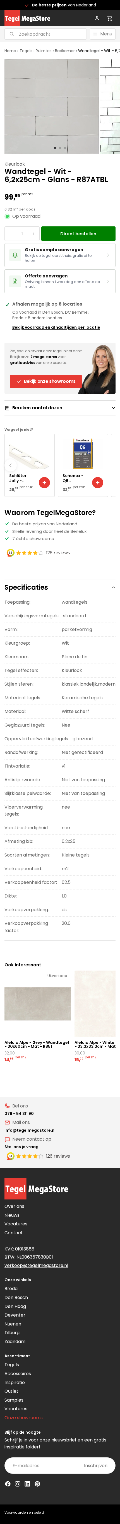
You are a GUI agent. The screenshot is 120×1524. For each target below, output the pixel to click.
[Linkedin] (27, 1484)
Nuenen (12, 1324)
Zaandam (14, 1341)
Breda (11, 1288)
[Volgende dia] (109, 465)
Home (10, 51)
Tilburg (12, 1332)
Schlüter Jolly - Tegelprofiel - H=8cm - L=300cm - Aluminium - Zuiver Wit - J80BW (21, 478)
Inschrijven (95, 1465)
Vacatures (15, 1224)
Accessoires (17, 1373)
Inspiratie (14, 1382)
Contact (13, 1233)
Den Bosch (16, 1297)
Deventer (14, 1315)
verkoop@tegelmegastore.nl (36, 1265)
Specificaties (26, 587)
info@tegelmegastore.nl (30, 1130)
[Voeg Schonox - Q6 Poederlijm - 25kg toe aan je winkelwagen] (97, 482)
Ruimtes (44, 51)
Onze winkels (17, 1280)
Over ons (14, 1206)
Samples (13, 1400)
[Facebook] (7, 1484)
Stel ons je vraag (21, 1147)
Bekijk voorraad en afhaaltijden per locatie (56, 327)
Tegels (26, 51)
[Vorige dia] (10, 465)
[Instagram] (17, 1484)
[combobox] (38, 34)
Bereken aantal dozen (37, 408)
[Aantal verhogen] (33, 234)
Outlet (11, 1391)
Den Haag (15, 1306)
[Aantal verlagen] (11, 234)
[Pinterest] (37, 1484)
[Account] (97, 18)
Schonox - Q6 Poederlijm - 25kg (75, 478)
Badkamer (65, 51)
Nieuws (12, 1215)
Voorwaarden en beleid (24, 1512)
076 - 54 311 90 (19, 1113)
